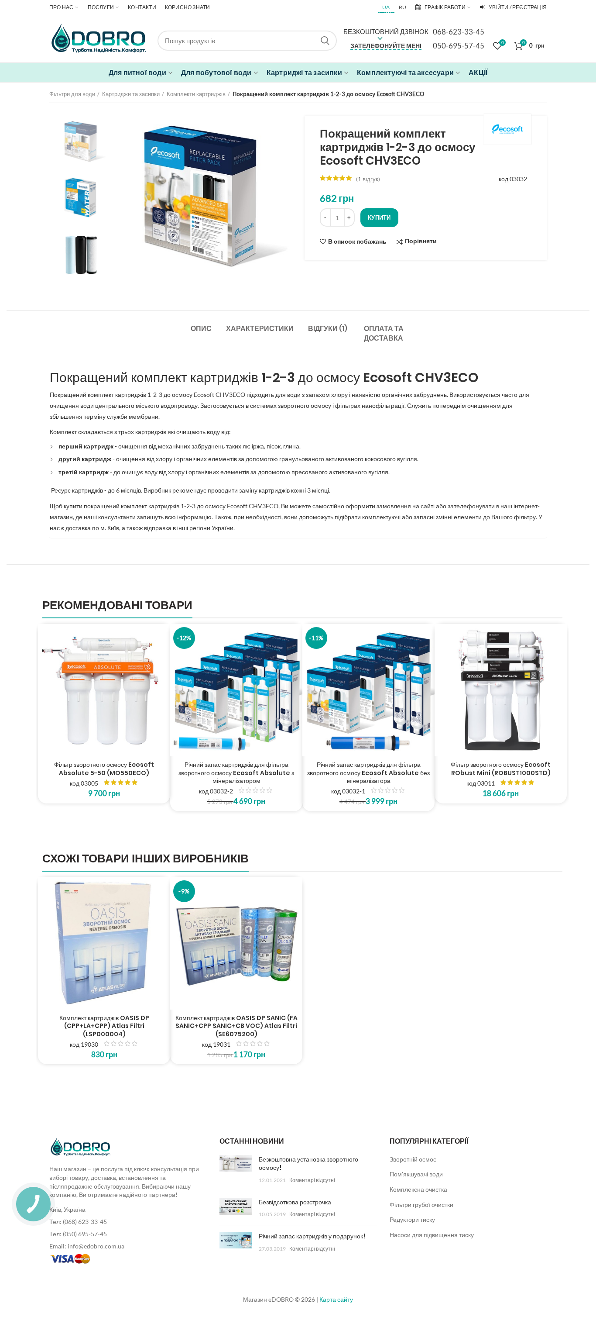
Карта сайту (336, 1299)
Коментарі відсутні (312, 1180)
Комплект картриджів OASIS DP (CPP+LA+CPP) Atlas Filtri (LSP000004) (104, 1026)
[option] (81, 141)
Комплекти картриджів (196, 93)
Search (325, 41)
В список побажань (357, 241)
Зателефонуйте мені (385, 45)
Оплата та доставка (384, 333)
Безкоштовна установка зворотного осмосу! (308, 1163)
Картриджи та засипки (131, 93)
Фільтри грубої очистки (421, 1204)
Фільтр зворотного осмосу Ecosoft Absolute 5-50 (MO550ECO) (104, 768)
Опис (201, 329)
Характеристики (260, 329)
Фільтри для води (72, 93)
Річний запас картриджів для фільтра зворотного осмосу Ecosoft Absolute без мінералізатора (368, 773)
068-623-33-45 (458, 31)
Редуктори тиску (412, 1219)
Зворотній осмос (413, 1159)
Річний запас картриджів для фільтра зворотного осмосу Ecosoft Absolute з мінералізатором (236, 773)
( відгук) (368, 179)
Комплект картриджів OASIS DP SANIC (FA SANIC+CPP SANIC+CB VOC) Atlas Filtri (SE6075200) (236, 1026)
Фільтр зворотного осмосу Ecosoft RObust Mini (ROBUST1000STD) (501, 768)
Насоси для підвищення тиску (432, 1234)
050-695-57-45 (458, 45)
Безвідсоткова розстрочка (295, 1202)
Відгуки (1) (327, 329)
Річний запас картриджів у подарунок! (312, 1236)
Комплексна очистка (418, 1189)
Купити (379, 217)
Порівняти (421, 241)
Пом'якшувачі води (416, 1174)
